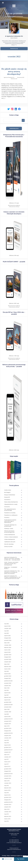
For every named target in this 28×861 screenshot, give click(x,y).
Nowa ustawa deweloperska (11, 502)
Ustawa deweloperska (9, 539)
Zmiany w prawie (8, 546)
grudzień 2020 (7, 702)
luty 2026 (6, 623)
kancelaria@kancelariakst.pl (15, 842)
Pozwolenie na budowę (9, 512)
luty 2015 (6, 821)
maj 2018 (6, 740)
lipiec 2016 (6, 780)
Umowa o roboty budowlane (11, 537)
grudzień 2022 (7, 676)
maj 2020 (6, 714)
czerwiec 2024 (7, 645)
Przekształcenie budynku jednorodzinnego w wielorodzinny (10, 521)
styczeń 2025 (7, 635)
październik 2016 (8, 773)
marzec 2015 (7, 818)
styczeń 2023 (7, 673)
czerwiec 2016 (7, 783)
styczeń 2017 (7, 766)
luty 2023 (6, 671)
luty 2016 (6, 792)
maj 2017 (6, 759)
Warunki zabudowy (8, 544)
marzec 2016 (7, 790)
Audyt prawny (7, 490)
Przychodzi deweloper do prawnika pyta (10, 525)
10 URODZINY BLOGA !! (10, 568)
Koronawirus (7, 499)
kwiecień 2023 (7, 666)
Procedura (6, 517)
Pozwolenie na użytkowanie (10, 515)
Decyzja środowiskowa (9, 494)
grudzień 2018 (7, 728)
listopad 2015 (7, 799)
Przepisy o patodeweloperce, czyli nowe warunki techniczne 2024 (12, 577)
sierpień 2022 (7, 685)
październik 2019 (8, 719)
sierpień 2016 (7, 778)
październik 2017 (8, 749)
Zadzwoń (22, 859)
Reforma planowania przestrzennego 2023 (9, 531)
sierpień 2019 (7, 723)
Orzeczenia (7, 506)
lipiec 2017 (6, 754)
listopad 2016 (7, 771)
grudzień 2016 (7, 769)
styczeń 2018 (7, 745)
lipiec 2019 (6, 726)
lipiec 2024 (6, 642)
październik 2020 (8, 704)
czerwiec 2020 (7, 711)
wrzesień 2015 (7, 804)
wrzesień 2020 (7, 707)
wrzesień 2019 (7, 721)
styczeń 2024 (7, 652)
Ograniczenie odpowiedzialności (14, 849)
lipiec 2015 (6, 809)
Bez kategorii (7, 492)
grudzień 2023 (7, 654)
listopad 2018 (7, 730)
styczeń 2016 (7, 795)
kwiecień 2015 (7, 816)
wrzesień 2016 (7, 776)
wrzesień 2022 (7, 683)
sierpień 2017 (7, 752)
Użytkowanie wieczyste (9, 541)
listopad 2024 (7, 638)
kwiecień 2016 (7, 788)
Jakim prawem (14, 13)
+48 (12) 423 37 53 (15, 841)
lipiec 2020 (6, 709)
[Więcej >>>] (14, 44)
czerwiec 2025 (7, 628)
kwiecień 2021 (7, 697)
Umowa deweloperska (9, 534)
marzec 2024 (7, 650)
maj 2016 (6, 785)
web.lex (24, 855)
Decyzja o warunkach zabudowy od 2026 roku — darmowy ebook (12, 559)
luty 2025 (6, 633)
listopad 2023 (7, 657)
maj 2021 (6, 695)
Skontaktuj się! (14, 48)
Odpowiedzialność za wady (10, 504)
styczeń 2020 (7, 716)
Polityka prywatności (14, 848)
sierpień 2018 (7, 735)
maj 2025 (6, 631)
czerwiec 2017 (7, 757)
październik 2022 (8, 680)
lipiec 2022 (6, 688)
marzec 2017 (7, 761)
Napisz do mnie (8, 859)
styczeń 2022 (7, 692)
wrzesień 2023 (7, 659)
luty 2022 (6, 690)
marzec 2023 (7, 669)
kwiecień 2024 (7, 647)
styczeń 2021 (7, 700)
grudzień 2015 (7, 797)
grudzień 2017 (7, 747)
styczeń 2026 (7, 626)
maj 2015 (6, 814)
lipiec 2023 (6, 664)
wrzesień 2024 (7, 640)
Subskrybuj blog (14, 128)
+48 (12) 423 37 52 (15, 840)
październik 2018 (8, 733)
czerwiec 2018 (7, 738)
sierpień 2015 (7, 807)
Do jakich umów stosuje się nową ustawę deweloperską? (14, 71)
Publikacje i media (8, 528)
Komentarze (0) (14, 78)
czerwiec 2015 (7, 811)
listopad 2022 (7, 678)
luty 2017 (6, 764)
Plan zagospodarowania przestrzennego (10, 509)
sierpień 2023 (7, 661)
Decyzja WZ (7, 497)
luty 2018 (6, 742)
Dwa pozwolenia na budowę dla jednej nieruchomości (12, 572)
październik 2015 (8, 802)
